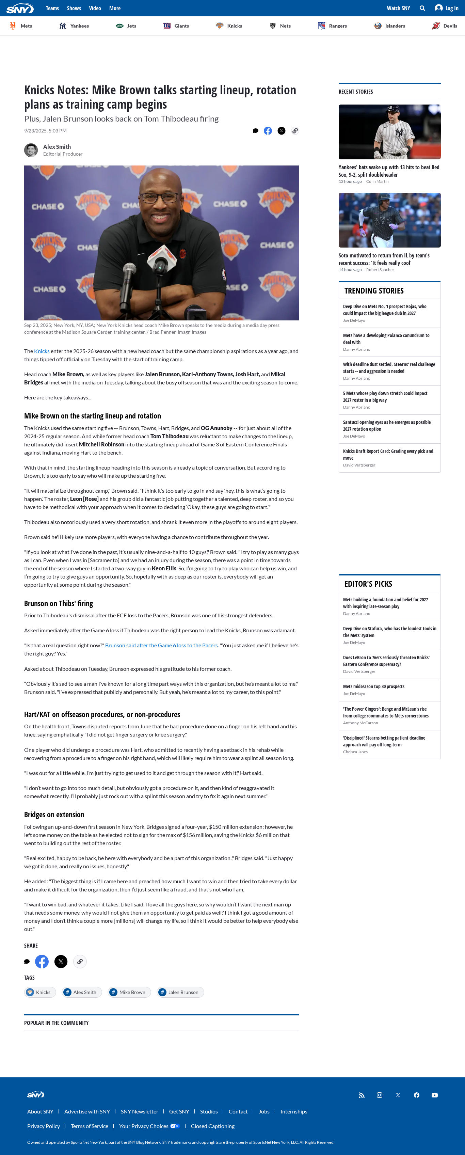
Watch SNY (398, 8)
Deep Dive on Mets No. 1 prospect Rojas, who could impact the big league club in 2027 (385, 309)
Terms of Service (89, 1126)
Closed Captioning (213, 1126)
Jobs (264, 1111)
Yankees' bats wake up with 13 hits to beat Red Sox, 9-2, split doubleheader (389, 170)
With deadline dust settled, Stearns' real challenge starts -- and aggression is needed (389, 367)
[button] (447, 8)
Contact (238, 1111)
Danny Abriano (356, 349)
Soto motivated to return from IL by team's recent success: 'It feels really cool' (384, 259)
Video (95, 8)
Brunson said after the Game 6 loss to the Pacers (161, 645)
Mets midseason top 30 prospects (373, 686)
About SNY (40, 1111)
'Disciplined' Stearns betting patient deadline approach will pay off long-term (384, 741)
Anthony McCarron (360, 722)
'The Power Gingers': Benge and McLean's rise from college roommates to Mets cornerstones (386, 712)
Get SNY (179, 1111)
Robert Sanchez (380, 269)
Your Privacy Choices (144, 1126)
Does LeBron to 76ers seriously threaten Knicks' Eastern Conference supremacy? (386, 660)
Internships (293, 1111)
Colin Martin (377, 181)
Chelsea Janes (355, 751)
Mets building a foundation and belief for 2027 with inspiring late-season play (385, 603)
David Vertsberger (359, 465)
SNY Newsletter (139, 1111)
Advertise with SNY (87, 1111)
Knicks (42, 351)
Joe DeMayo (354, 320)
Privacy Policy (43, 1126)
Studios (209, 1111)
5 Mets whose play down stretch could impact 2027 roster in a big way (385, 396)
